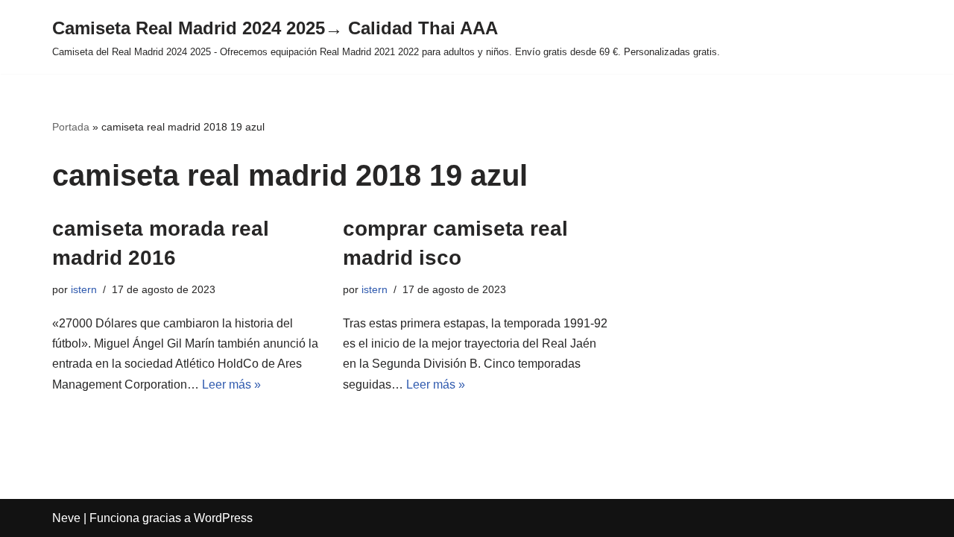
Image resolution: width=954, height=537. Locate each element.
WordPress (223, 518)
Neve (66, 518)
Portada (70, 127)
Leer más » (231, 384)
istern (84, 289)
